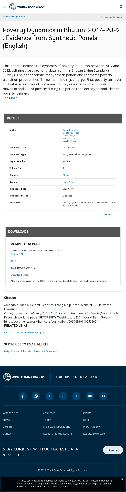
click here (64, 486)
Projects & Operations (56, 426)
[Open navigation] (4, 7)
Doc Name (15, 202)
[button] (121, 7)
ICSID (93, 377)
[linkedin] (63, 396)
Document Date (18, 147)
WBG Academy (92, 426)
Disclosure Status (19, 195)
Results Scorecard (94, 433)
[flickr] (103, 396)
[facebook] (23, 396)
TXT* (13, 260)
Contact (7, 433)
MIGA (83, 377)
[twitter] (49, 396)
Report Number (18, 161)
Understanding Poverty (14, 16)
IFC (75, 377)
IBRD (59, 377)
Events (87, 413)
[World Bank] (23, 377)
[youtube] (90, 396)
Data (86, 420)
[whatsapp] (36, 396)
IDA (67, 377)
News (6, 420)
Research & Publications (58, 433)
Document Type (18, 154)
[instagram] (76, 396)
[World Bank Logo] (27, 6)
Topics (47, 420)
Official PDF (17, 254)
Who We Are (10, 413)
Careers (7, 426)
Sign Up (113, 450)
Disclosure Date (18, 188)
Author (13, 130)
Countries (49, 413)
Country (14, 175)
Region (13, 182)
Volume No (15, 168)
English (116, 17)
